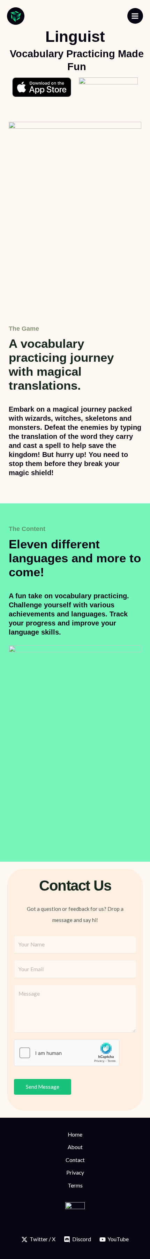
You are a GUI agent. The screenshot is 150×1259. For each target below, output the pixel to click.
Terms (75, 1185)
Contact (75, 1160)
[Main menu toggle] (135, 16)
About (75, 1147)
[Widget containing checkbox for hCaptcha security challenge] (66, 1053)
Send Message (42, 1087)
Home (75, 1134)
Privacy (75, 1172)
